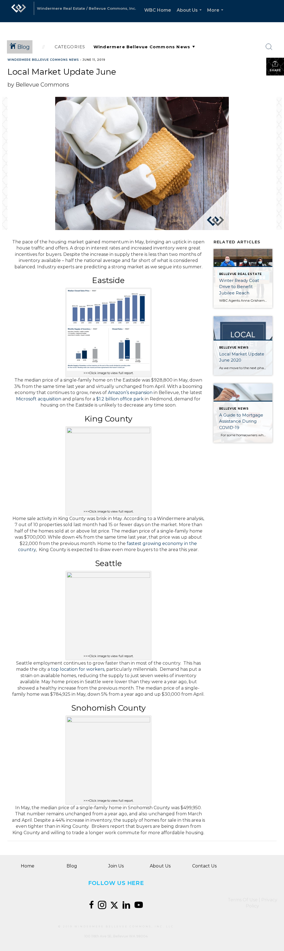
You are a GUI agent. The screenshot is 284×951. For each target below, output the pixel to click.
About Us (190, 14)
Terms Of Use (243, 899)
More (216, 14)
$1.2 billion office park (120, 399)
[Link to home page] (18, 11)
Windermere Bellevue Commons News (43, 60)
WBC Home (157, 10)
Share (275, 70)
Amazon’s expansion (130, 392)
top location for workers (77, 669)
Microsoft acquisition (38, 399)
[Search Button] (269, 46)
